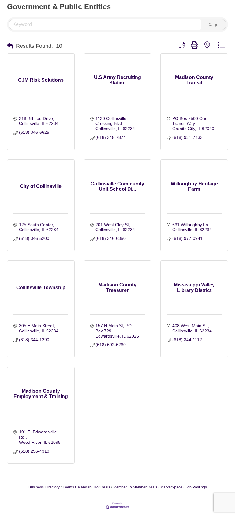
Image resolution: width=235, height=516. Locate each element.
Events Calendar (77, 487)
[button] (10, 46)
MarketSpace (171, 487)
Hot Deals (102, 487)
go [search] (216, 24)
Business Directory (44, 487)
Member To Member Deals (135, 487)
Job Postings (196, 487)
